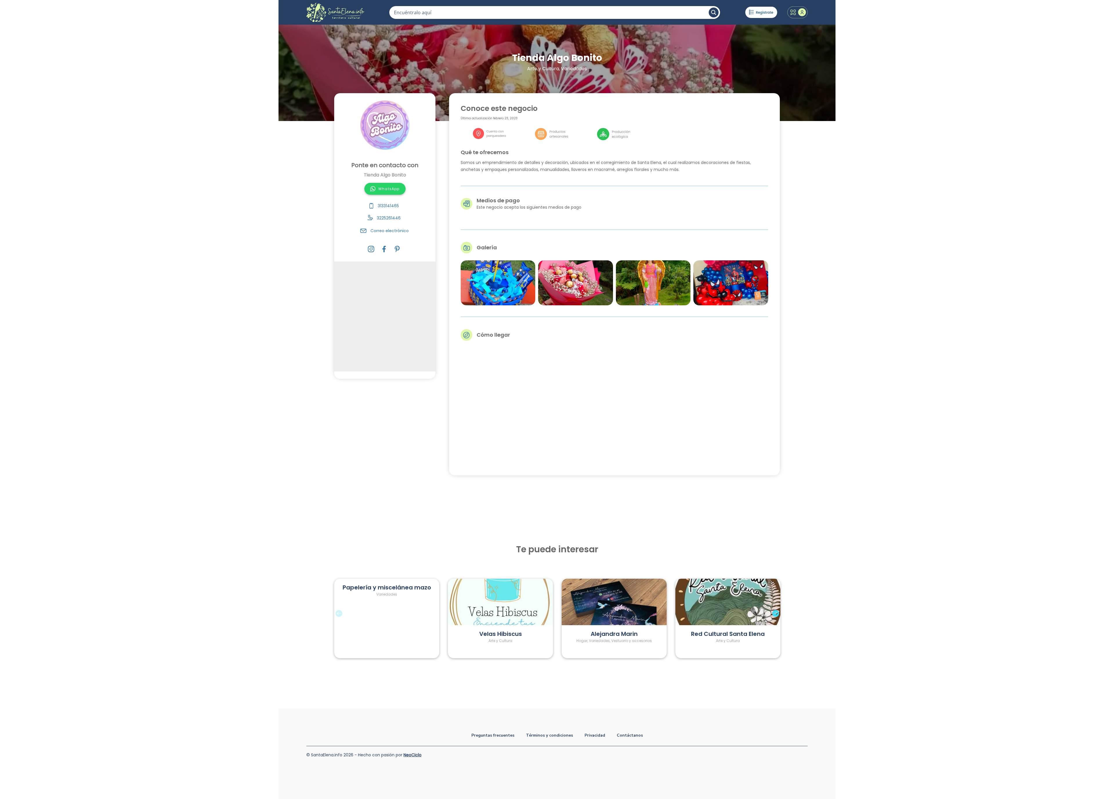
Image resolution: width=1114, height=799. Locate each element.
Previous (330, 618)
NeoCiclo (413, 755)
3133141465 (388, 206)
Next (784, 618)
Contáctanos (630, 735)
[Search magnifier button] (714, 12)
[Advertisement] (384, 316)
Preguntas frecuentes (492, 735)
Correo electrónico (389, 231)
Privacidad (595, 735)
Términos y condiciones (549, 735)
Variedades (574, 68)
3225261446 (389, 218)
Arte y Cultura (543, 68)
